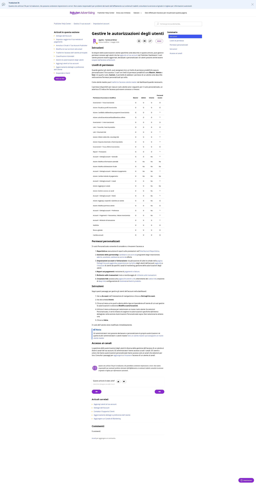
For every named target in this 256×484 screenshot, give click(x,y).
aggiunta (113, 263)
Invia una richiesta (123, 13)
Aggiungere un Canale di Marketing (107, 419)
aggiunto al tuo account (129, 55)
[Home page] (82, 13)
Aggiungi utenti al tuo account (67, 63)
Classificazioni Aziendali (65, 56)
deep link (102, 281)
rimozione (100, 265)
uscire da (133, 255)
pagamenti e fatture (131, 271)
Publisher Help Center (62, 24)
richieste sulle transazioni (146, 275)
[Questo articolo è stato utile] (118, 381)
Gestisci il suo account (82, 24)
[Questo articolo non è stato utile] (124, 381)
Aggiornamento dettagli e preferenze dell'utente (112, 415)
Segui (159, 41)
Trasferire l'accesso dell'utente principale (71, 53)
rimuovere (128, 355)
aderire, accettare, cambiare (107, 257)
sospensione (122, 263)
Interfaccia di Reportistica (149, 251)
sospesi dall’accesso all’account (103, 60)
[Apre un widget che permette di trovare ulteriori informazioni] (246, 480)
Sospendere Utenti (63, 73)
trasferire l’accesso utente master (124, 82)
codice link (152, 279)
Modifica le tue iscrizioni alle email (69, 49)
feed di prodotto (135, 281)
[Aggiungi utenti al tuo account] (159, 392)
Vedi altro (60, 79)
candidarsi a (123, 255)
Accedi (94, 438)
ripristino (132, 263)
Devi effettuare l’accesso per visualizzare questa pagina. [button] (166, 13)
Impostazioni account (101, 24)
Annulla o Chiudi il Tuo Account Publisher (71, 45)
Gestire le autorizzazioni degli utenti (70, 60)
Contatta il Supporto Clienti (104, 411)
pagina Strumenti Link (126, 279)
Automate (123, 281)
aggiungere (118, 355)
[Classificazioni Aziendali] (96, 392)
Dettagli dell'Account (64, 36)
